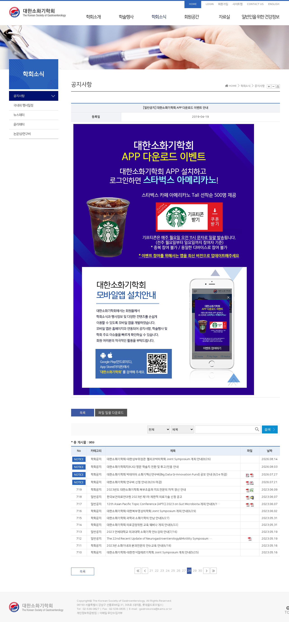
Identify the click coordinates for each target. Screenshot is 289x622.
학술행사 (126, 16)
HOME (193, 4)
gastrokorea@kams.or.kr (155, 609)
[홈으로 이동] (37, 12)
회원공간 (191, 16)
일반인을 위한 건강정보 (260, 16)
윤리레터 (19, 124)
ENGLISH (273, 4)
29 (194, 571)
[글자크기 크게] (269, 86)
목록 (83, 413)
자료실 (224, 16)
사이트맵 (237, 4)
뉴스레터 (19, 115)
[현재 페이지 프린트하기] (278, 86)
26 (178, 571)
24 (167, 571)
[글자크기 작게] (273, 86)
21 (151, 571)
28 (189, 571)
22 (156, 571)
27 (184, 571)
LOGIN (210, 4)
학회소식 (158, 16)
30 (200, 571)
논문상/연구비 (22, 134)
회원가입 (223, 4)
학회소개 (93, 16)
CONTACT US (255, 4)
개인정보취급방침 (87, 613)
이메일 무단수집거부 (111, 613)
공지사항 (19, 96)
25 (173, 571)
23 (162, 571)
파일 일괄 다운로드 (111, 413)
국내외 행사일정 (23, 105)
